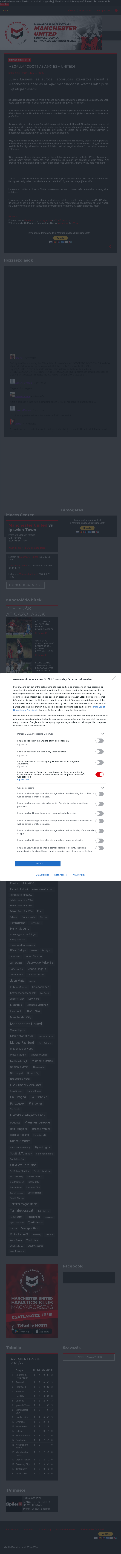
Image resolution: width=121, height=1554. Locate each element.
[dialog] (60, 777)
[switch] (99, 741)
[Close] (115, 679)
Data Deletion (42, 874)
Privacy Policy (78, 874)
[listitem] (60, 733)
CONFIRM (38, 863)
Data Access (60, 874)
